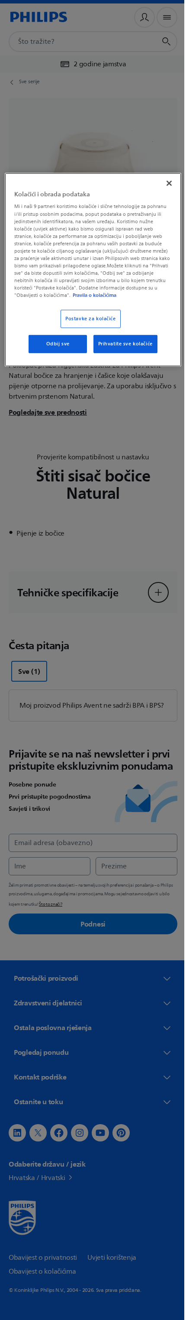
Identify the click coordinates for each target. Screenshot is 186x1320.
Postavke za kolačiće (87, 325)
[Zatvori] (163, 182)
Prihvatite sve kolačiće (122, 350)
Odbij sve (54, 350)
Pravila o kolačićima (69, 301)
